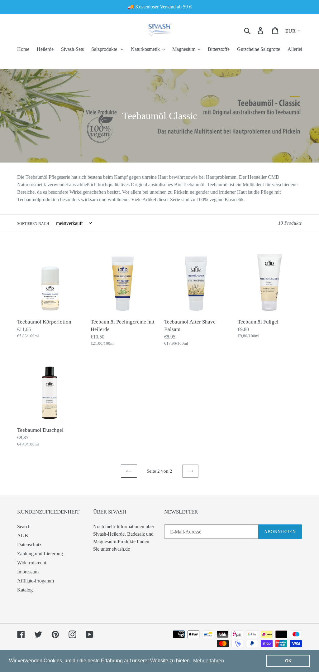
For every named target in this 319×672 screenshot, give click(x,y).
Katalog (25, 589)
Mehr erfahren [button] (208, 660)
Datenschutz (29, 544)
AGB (22, 535)
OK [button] (288, 660)
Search (24, 526)
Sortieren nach (33, 224)
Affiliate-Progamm (35, 580)
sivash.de (121, 549)
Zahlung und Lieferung (40, 553)
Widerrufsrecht (31, 562)
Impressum (28, 571)
